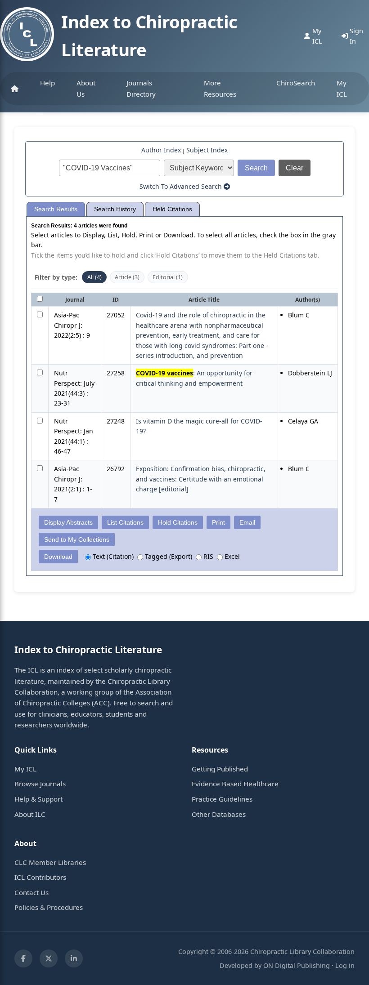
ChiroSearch (295, 82)
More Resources (220, 88)
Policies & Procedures (48, 907)
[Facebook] (23, 958)
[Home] (14, 88)
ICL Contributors (40, 877)
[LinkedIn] (74, 958)
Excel (231, 556)
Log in (345, 965)
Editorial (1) (168, 277)
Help (47, 82)
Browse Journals (40, 783)
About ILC (29, 814)
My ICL (342, 88)
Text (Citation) (112, 556)
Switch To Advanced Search (182, 186)
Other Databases (219, 814)
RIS (207, 556)
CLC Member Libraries (50, 862)
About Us (85, 88)
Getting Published (220, 768)
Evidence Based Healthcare (235, 783)
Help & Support (38, 798)
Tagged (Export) (167, 556)
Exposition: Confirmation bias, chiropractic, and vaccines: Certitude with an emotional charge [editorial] (201, 478)
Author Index (161, 150)
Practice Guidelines (222, 798)
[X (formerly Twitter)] (49, 958)
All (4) (94, 277)
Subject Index (207, 150)
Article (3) (127, 277)
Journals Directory (141, 88)
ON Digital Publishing (296, 965)
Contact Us (31, 892)
